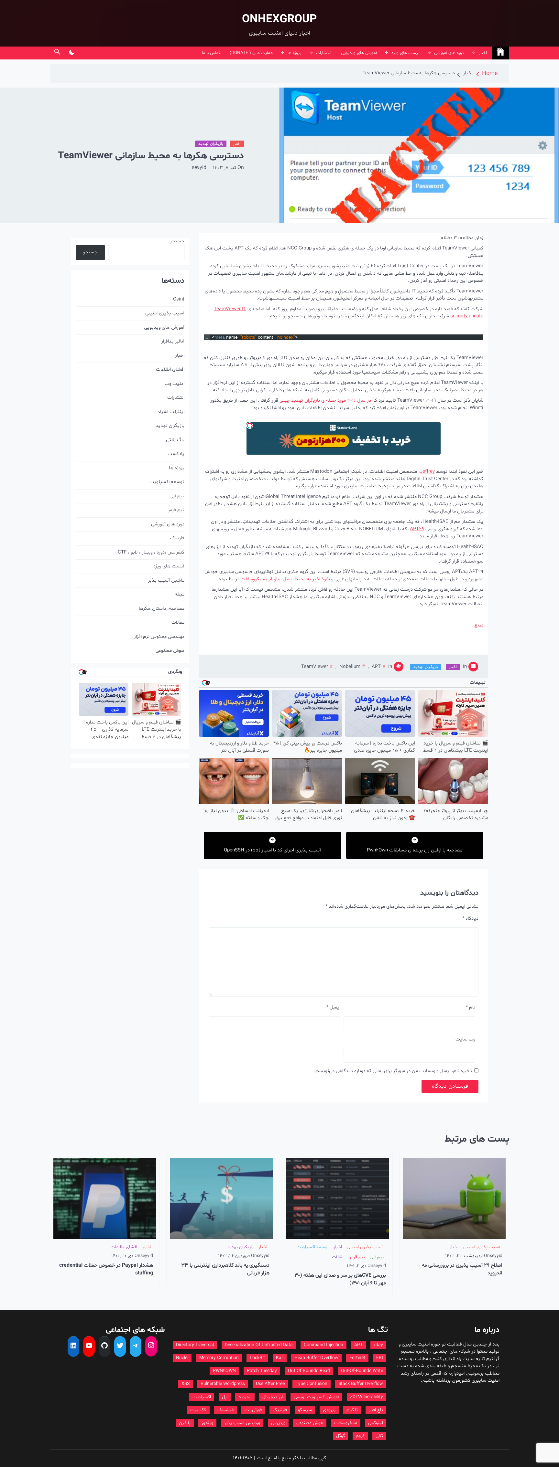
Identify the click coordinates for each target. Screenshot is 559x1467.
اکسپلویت (201, 1397)
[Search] (57, 53)
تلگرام (352, 1410)
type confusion (311, 1384)
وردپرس (278, 1423)
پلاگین (185, 1423)
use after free (270, 1384)
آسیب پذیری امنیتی (164, 313)
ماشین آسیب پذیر (166, 580)
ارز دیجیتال (272, 1397)
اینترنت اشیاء (171, 411)
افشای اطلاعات (170, 369)
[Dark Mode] (71, 53)
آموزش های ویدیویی (359, 53)
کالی (379, 1436)
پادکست (176, 453)
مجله (179, 594)
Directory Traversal (195, 1345)
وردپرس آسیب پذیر (242, 1423)
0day (378, 1345)
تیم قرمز (176, 510)
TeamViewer (314, 666)
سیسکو (305, 1410)
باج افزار (376, 1410)
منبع (478, 625)
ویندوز (207, 1423)
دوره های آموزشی (449, 53)
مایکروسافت (345, 1423)
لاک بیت (198, 1410)
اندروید (244, 1397)
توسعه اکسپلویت (166, 482)
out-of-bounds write (362, 1371)
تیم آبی (177, 496)
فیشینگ (225, 1410)
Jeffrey (427, 471)
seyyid (199, 167)
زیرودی (329, 1410)
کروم (360, 1436)
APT (376, 666)
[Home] (500, 53)
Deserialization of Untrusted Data (259, 1345)
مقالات (177, 622)
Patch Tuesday (262, 1371)
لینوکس (375, 1423)
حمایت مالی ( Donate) (251, 53)
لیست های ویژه (405, 53)
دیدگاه (470, 918)
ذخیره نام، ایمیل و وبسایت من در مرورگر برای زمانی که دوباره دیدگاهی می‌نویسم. (393, 1071)
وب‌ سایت (465, 1039)
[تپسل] (250, 425)
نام (470, 1007)
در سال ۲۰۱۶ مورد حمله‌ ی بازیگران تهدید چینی (325, 400)
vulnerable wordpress (223, 1384)
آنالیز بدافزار (172, 341)
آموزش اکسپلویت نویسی (316, 1397)
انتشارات (323, 53)
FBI (379, 1358)
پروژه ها (294, 53)
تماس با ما (211, 53)
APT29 (417, 529)
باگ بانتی (175, 440)
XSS (185, 1384)
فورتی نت (253, 1410)
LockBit (257, 1358)
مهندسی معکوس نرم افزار (159, 636)
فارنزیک (280, 1410)
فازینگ (177, 538)
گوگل (340, 1436)
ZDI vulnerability (366, 1397)
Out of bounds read (309, 1371)
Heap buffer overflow (316, 1358)
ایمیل (333, 1007)
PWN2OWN (224, 1371)
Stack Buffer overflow (360, 1384)
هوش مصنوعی (170, 650)
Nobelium (349, 666)
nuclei (182, 1358)
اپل (224, 1397)
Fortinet (357, 1358)
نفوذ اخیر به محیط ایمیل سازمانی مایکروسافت (285, 579)
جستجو (177, 241)
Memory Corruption (219, 1358)
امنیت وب (174, 383)
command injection (323, 1345)
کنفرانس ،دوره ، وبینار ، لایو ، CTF (151, 552)
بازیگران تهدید (210, 144)
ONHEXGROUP (279, 19)
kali (279, 1358)
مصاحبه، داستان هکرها (161, 608)
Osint (178, 299)
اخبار (483, 53)
